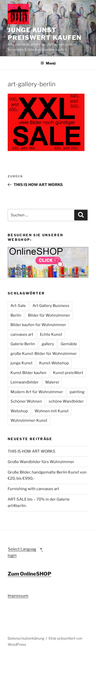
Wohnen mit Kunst (52, 411)
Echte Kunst (51, 334)
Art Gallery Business (51, 305)
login (12, 555)
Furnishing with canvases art (33, 489)
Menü (51, 63)
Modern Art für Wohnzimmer (36, 392)
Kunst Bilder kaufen (28, 372)
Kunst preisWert (68, 372)
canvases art (21, 334)
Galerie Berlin (22, 344)
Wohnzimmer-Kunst (28, 420)
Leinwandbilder (24, 382)
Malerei (52, 382)
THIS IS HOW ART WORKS (31, 451)
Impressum (18, 595)
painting (77, 392)
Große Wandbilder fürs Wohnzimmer (41, 462)
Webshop (19, 411)
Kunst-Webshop (54, 363)
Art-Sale (18, 305)
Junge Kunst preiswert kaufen (45, 33)
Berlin (15, 315)
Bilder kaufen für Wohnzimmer (38, 324)
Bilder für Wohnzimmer (49, 315)
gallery (48, 344)
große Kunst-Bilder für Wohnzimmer (43, 353)
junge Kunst (21, 363)
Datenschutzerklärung (26, 638)
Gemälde (69, 344)
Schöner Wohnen (26, 401)
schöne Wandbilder (66, 401)
